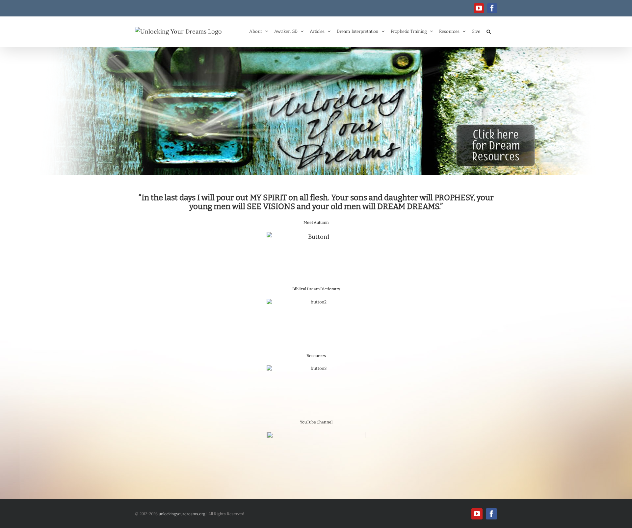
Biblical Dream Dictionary (316, 289)
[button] (489, 31)
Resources (316, 355)
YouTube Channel (316, 422)
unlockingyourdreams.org (182, 513)
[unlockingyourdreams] (316, 111)
